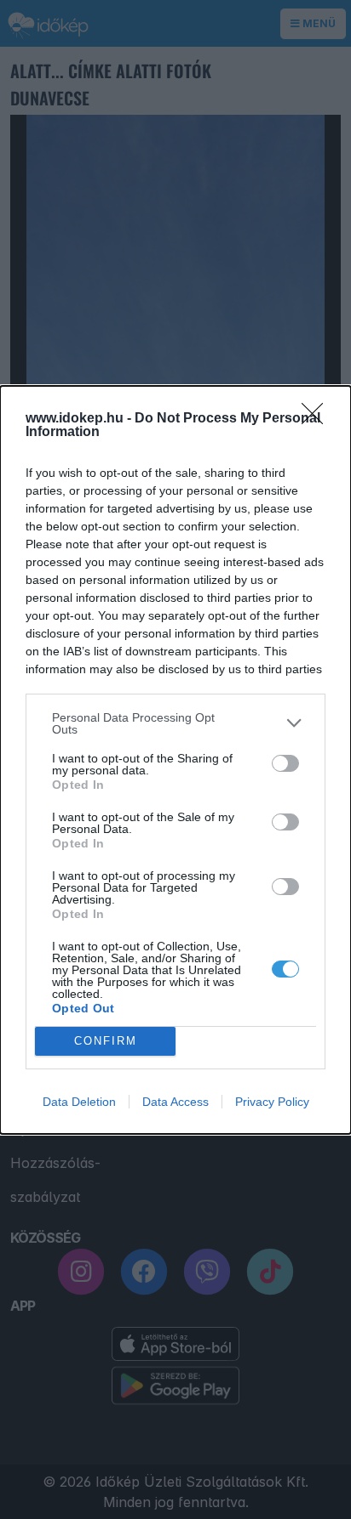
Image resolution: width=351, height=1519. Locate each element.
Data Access (175, 1101)
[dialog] (175, 760)
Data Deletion (79, 1101)
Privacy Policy (272, 1101)
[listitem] (175, 723)
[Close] (318, 419)
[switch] (285, 763)
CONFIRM (105, 1040)
